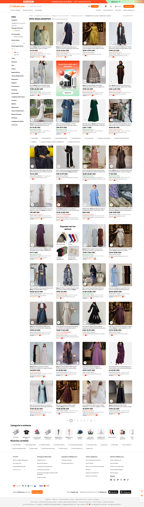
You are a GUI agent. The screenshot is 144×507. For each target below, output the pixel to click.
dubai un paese (34, 448)
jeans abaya (104, 444)
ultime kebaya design (31, 444)
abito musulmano (127, 444)
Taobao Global (78, 499)
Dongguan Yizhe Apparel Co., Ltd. (38, 177)
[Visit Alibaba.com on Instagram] (121, 480)
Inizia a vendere (114, 463)
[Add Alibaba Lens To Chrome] (37, 492)
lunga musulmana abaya (61, 138)
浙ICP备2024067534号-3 (114, 504)
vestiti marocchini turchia (48, 448)
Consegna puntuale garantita (44, 466)
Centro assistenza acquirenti (93, 460)
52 (91, 420)
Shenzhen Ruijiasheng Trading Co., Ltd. (92, 94)
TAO (85, 499)
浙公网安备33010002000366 (99, 504)
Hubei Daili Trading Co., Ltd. (63, 132)
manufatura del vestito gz (104, 138)
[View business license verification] (87, 504)
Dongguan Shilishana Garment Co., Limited (67, 177)
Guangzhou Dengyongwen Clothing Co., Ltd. (93, 178)
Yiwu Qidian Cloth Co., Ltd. (89, 257)
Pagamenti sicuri (41, 460)
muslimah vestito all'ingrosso (122, 138)
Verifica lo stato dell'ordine (117, 466)
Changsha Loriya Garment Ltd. (38, 55)
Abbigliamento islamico (77, 15)
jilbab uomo (90, 448)
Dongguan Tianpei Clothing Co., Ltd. (118, 55)
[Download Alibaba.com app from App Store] (113, 492)
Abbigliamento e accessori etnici (60, 15)
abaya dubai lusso (46, 138)
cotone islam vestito (92, 444)
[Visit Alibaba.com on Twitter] (118, 480)
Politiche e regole (41, 477)
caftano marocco (63, 448)
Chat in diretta (89, 463)
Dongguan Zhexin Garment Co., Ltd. (118, 178)
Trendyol (90, 499)
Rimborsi (88, 469)
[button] (89, 6)
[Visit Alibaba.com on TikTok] (128, 480)
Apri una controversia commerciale (95, 466)
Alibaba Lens (21, 492)
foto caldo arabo (89, 138)
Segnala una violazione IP (92, 472)
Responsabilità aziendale (19, 466)
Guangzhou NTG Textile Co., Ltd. (117, 216)
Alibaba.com (103, 492)
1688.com (54, 499)
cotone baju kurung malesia (75, 444)
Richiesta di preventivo (67, 463)
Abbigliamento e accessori (42, 15)
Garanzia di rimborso (42, 463)
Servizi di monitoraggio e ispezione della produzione (47, 473)
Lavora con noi (16, 469)
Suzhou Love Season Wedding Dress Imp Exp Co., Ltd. (41, 217)
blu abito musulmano (60, 444)
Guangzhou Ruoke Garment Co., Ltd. (91, 54)
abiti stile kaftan (17, 444)
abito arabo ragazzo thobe (19, 448)
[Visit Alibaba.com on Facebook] (111, 480)
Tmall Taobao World (64, 499)
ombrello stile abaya (45, 444)
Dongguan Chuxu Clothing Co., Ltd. (118, 132)
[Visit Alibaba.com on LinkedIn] (115, 480)
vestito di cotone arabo (74, 141)
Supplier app (74, 492)
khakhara (34, 141)
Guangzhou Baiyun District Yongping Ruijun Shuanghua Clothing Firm (68, 219)
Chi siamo (15, 456)
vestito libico (115, 444)
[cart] (111, 6)
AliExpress (48, 499)
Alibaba (31, 15)
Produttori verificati (67, 460)
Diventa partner (114, 472)
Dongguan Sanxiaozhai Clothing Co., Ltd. (40, 94)
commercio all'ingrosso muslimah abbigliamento (52, 141)
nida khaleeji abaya (76, 138)
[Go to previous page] (67, 420)
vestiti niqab (35, 138)
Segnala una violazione (91, 476)
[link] (142, 491)
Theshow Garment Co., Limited (64, 55)
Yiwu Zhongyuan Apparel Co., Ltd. (38, 257)
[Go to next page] (94, 420)
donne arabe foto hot (77, 448)
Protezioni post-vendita (43, 469)
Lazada (72, 499)
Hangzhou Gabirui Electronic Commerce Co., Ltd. (94, 217)
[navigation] (18, 218)
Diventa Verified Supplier (116, 469)
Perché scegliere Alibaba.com (20, 460)
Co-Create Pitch (17, 463)
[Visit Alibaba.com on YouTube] (125, 480)
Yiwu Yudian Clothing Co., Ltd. (37, 132)
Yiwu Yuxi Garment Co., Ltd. (89, 132)
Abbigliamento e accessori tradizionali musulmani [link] (98, 15)
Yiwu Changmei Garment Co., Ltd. (117, 94)
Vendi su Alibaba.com (115, 460)
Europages (96, 499)
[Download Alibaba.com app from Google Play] (125, 492)
